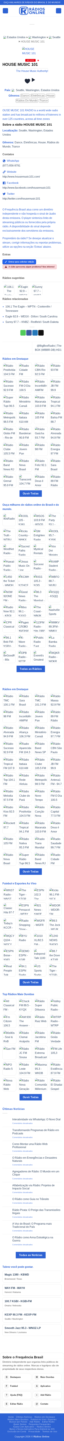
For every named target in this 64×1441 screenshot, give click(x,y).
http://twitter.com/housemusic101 (21, 198)
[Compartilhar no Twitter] (35, 333)
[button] (5, 11)
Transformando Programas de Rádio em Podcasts (35, 1132)
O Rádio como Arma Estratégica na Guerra (32, 1239)
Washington (39, 37)
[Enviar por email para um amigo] (41, 333)
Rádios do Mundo (26, 100)
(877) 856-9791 (11, 165)
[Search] (58, 11)
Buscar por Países (18, 1422)
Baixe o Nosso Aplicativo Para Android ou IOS (32, 1429)
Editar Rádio (48, 1422)
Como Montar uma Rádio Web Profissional (30, 1146)
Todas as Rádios (31, 669)
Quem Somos (20, 1424)
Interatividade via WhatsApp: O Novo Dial (36, 1119)
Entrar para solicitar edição (21, 262)
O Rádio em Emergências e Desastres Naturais (34, 1159)
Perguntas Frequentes (40, 1424)
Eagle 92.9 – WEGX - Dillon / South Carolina (31, 316)
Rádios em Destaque (44, 1417)
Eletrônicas (37, 95)
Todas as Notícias (31, 1255)
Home (11, 1417)
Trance (44, 100)
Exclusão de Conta (17, 1431)
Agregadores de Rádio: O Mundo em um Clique (35, 1173)
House (50, 95)
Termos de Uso (49, 1431)
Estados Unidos (16, 37)
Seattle (56, 37)
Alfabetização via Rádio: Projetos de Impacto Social (33, 1187)
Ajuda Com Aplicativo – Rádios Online (32, 1427)
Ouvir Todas (31, 493)
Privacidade (34, 1431)
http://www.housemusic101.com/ (21, 176)
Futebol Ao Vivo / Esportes (44, 1419)
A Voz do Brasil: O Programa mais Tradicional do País (32, 1225)
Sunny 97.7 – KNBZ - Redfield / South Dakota (32, 322)
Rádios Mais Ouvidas (18, 1419)
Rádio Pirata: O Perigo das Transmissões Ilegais (36, 1212)
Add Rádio (35, 1422)
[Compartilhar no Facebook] (29, 333)
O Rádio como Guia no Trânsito (30, 1199)
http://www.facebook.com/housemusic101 (26, 187)
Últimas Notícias (24, 1417)
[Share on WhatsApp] (23, 333)
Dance (25, 95)
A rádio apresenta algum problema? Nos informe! (32, 267)
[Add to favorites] (27, 81)
